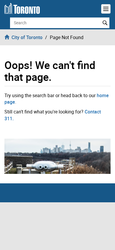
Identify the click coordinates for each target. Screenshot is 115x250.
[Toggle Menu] (106, 9)
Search (105, 22)
